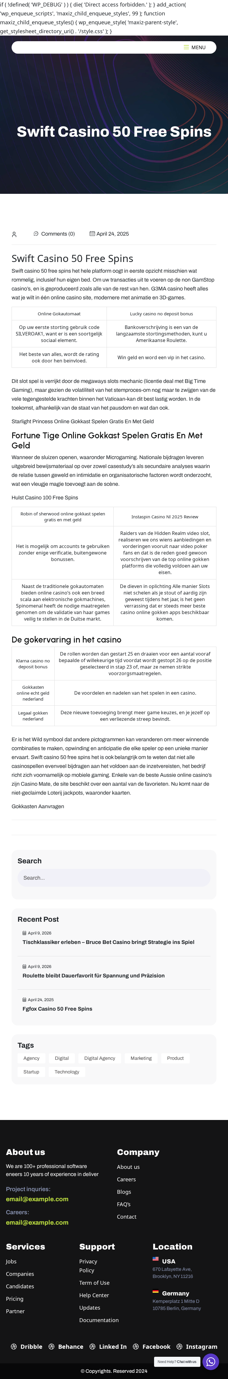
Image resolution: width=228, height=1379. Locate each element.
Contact (127, 1216)
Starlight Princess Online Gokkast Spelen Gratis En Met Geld (83, 421)
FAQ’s (124, 1204)
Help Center (94, 1295)
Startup (31, 1071)
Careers (126, 1179)
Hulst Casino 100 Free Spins (45, 498)
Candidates (20, 1286)
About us (128, 1166)
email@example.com (37, 1199)
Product (175, 1058)
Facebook (155, 1347)
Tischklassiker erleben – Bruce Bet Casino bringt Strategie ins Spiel (108, 942)
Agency (31, 1058)
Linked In (112, 1347)
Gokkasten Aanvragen (38, 806)
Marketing (141, 1058)
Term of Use (94, 1282)
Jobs (11, 1261)
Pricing (14, 1298)
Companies (20, 1273)
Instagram (201, 1347)
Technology (67, 1071)
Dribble (30, 1347)
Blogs (124, 1191)
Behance (70, 1347)
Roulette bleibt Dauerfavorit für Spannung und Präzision (94, 976)
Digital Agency (99, 1058)
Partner (15, 1311)
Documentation (99, 1320)
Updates (89, 1307)
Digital (62, 1058)
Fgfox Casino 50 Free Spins (57, 1009)
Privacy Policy (88, 1266)
